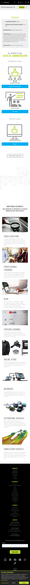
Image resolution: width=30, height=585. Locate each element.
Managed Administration (15, 515)
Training (15, 501)
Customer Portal (15, 494)
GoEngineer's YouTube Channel (9, 310)
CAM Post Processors (15, 510)
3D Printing (15, 507)
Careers (15, 489)
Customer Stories (15, 495)
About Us (15, 483)
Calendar (15, 488)
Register (15, 144)
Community (15, 491)
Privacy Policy (4, 580)
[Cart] (28, 2)
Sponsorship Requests (15, 535)
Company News (15, 492)
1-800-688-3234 (17, 523)
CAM (15, 476)
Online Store (5, 341)
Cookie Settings (5, 582)
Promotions (15, 478)
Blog (3, 280)
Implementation (15, 513)
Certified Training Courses (8, 248)
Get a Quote (15, 111)
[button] (20, 2)
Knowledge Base (15, 498)
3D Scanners (15, 475)
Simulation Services (6, 430)
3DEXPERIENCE (15, 472)
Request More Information (15, 86)
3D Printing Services (7, 399)
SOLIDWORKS (15, 470)
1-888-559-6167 (17, 529)
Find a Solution (5, 217)
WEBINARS (4, 370)
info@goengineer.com (16, 525)
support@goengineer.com (17, 531)
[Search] (14, 2)
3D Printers (15, 473)
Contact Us (21, 7)
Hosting (15, 512)
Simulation (15, 516)
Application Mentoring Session (15, 485)
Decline (13, 582)
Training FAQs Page (18, 45)
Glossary (15, 497)
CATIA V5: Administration (7, 7)
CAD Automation (15, 509)
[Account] (26, 2)
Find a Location (15, 534)
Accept (23, 582)
